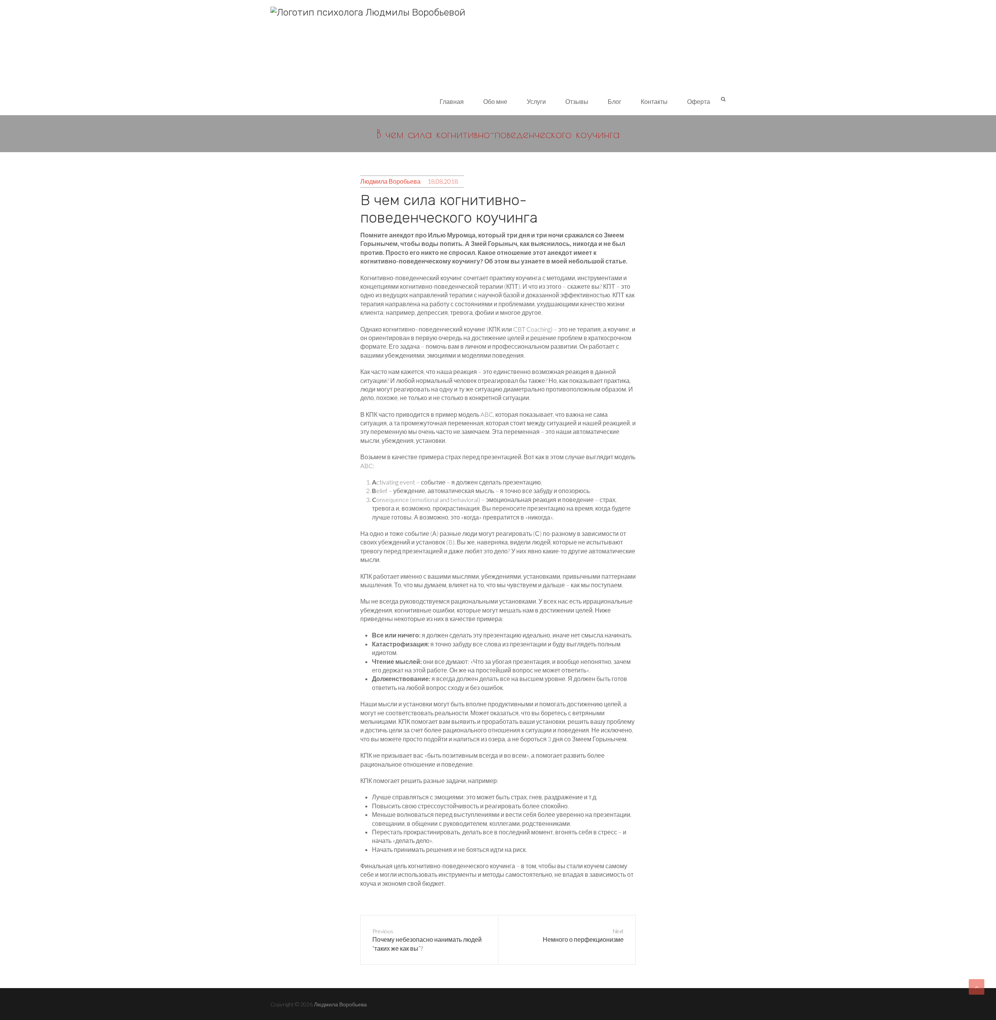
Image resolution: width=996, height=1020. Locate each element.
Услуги (536, 101)
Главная (452, 101)
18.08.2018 (443, 181)
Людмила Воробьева (390, 181)
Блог (614, 101)
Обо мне (495, 101)
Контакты (654, 101)
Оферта (698, 101)
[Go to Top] (976, 987)
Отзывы (576, 101)
